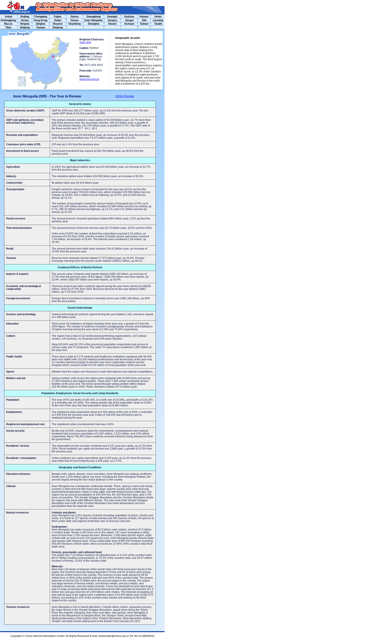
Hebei (158, 16)
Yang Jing (85, 42)
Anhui (8, 16)
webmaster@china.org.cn (114, 636)
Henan (25, 20)
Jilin (144, 20)
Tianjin (158, 23)
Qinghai (40, 23)
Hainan (144, 16)
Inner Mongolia (93, 20)
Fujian (57, 16)
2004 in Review (124, 96)
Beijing (25, 16)
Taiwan (144, 23)
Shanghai (93, 23)
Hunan (74, 20)
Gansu (74, 16)
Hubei (57, 20)
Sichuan (129, 23)
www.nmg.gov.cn (89, 79)
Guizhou (129, 16)
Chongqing (40, 16)
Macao (8, 23)
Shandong (74, 23)
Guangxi (112, 16)
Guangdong (93, 16)
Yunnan (40, 27)
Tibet (8, 27)
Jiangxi (129, 20)
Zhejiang (57, 27)
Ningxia (24, 23)
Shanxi (112, 23)
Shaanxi (58, 23)
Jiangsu (112, 20)
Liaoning (158, 20)
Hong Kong (40, 20)
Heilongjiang (8, 20)
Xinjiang (25, 27)
